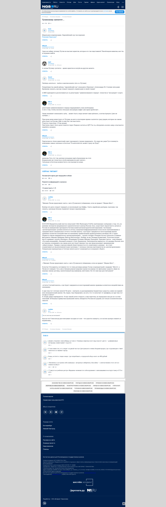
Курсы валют (101, 2)
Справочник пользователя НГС (53, 400)
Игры (118, 2)
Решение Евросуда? (49, 37)
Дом (74, 2)
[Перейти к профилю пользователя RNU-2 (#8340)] (44, 103)
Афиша (93, 2)
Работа (55, 2)
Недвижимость (46, 2)
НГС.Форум (45, 16)
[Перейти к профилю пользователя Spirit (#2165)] (44, 63)
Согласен (119, 12)
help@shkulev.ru (56, 474)
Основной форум (66, 16)
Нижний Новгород (49, 429)
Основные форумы (55, 16)
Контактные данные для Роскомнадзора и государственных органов (63, 457)
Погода (69, 2)
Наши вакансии (48, 446)
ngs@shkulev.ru (65, 471)
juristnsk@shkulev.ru (90, 472)
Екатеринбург (47, 425)
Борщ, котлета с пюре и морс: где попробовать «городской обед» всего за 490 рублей (77, 356)
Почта (80, 2)
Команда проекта (49, 443)
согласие (106, 11)
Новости (62, 2)
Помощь (46, 449)
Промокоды (110, 2)
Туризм (86, 2)
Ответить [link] (45, 40)
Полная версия (48, 396)
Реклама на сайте (49, 440)
